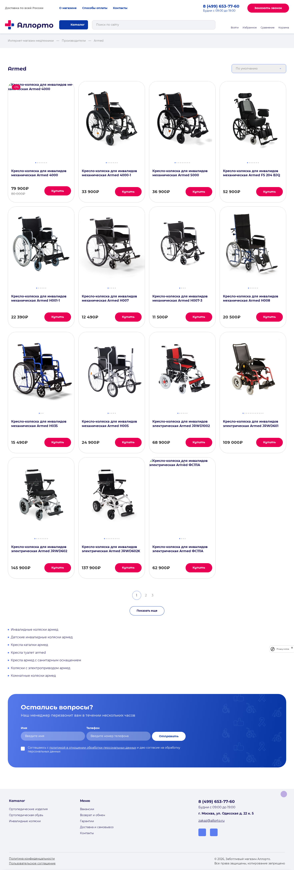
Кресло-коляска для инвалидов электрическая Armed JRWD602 (39, 549)
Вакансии (87, 809)
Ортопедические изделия (28, 809)
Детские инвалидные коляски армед (42, 637)
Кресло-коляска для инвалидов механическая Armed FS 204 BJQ (251, 173)
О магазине (68, 8)
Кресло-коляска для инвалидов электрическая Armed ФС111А (180, 549)
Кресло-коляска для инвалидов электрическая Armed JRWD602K (111, 549)
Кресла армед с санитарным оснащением (46, 660)
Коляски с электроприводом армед (40, 668)
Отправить (169, 736)
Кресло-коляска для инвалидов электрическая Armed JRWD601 (250, 424)
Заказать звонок (268, 8)
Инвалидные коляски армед (34, 629)
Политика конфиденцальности (32, 858)
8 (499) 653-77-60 (221, 6)
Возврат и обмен (92, 815)
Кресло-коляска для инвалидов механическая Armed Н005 (109, 424)
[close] (292, 649)
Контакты (120, 8)
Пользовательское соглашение (32, 863)
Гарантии (87, 821)
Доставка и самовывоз (96, 827)
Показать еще (147, 610)
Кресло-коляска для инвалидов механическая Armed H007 (109, 298)
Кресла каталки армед (29, 645)
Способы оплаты (94, 8)
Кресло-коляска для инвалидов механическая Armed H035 (38, 424)
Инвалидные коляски (25, 821)
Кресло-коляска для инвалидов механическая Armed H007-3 (180, 298)
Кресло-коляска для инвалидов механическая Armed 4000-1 (109, 173)
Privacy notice (283, 649)
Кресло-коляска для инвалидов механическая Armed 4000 (38, 173)
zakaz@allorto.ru (211, 821)
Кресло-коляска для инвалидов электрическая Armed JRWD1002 (181, 424)
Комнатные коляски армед (33, 676)
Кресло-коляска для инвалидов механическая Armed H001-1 (38, 298)
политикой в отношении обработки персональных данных (92, 747)
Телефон (93, 728)
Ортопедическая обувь (26, 815)
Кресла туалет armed (28, 653)
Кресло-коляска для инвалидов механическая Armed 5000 (180, 173)
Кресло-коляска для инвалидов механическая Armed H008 (250, 298)
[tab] (36, 162)
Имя (24, 728)
